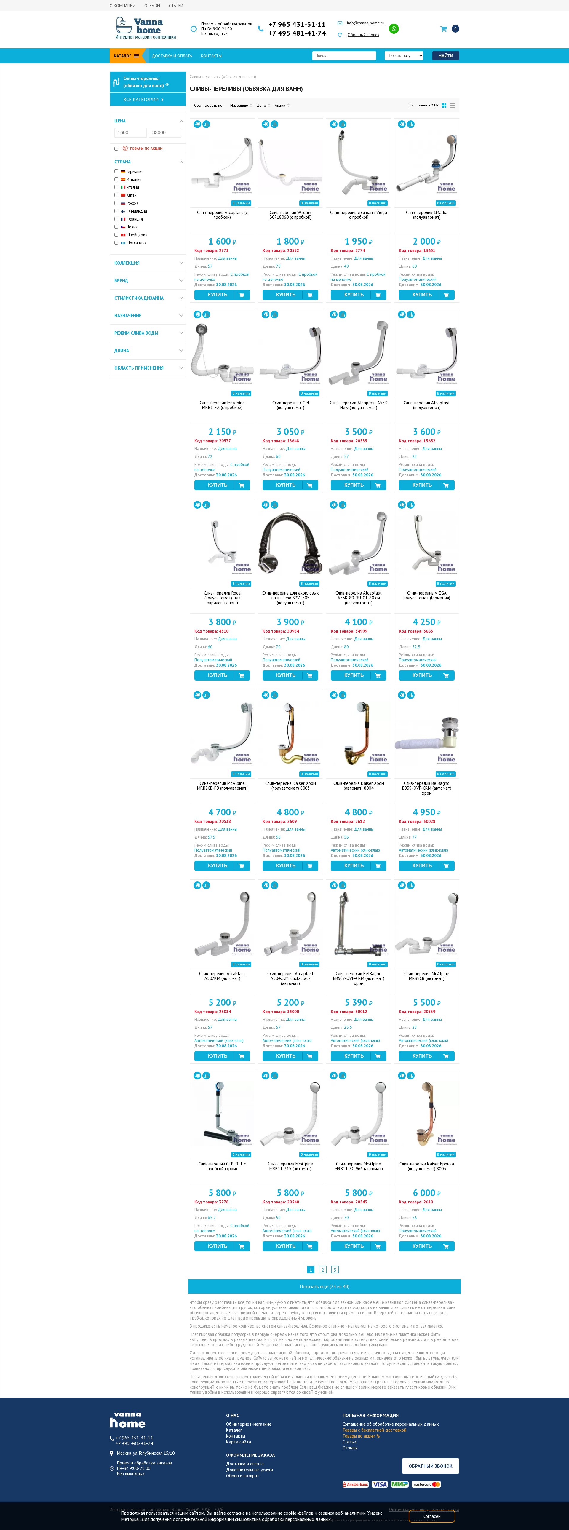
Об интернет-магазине (248, 1424)
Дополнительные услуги (249, 1469)
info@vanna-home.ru (365, 22)
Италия (132, 187)
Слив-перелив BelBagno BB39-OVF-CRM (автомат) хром (426, 788)
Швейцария (136, 234)
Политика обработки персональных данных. (286, 1519)
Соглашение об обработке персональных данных (391, 1424)
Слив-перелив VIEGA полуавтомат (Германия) (427, 595)
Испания (133, 179)
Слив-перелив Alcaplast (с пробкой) (222, 215)
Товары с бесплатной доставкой (374, 1430)
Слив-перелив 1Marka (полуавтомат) (426, 215)
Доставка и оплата (172, 55)
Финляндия (136, 211)
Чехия (131, 226)
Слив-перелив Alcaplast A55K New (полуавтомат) (358, 405)
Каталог (234, 1430)
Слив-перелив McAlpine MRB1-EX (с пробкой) (222, 405)
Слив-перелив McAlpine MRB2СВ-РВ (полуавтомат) (222, 785)
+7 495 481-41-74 (297, 33)
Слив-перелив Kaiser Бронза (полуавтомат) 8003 (426, 1166)
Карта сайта (238, 1442)
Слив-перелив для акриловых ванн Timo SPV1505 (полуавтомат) (290, 598)
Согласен (432, 1516)
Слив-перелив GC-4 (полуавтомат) (290, 405)
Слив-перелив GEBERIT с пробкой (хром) (222, 1166)
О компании (122, 5)
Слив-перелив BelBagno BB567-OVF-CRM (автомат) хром (358, 978)
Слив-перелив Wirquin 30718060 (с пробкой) (290, 215)
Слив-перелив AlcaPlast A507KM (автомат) (222, 976)
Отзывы (152, 5)
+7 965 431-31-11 (297, 24)
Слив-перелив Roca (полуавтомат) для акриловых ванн (222, 598)
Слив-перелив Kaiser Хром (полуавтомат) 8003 (290, 785)
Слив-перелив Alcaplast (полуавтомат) (427, 405)
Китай (131, 195)
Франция (134, 219)
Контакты (211, 55)
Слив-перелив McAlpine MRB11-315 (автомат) (290, 1166)
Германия (134, 171)
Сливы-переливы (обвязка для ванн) (146, 81)
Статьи (176, 5)
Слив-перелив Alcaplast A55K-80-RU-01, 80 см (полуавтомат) (358, 598)
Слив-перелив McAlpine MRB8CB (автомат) (426, 976)
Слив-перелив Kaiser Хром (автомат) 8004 (358, 785)
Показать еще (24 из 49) (324, 1286)
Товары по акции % (361, 1436)
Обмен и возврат (242, 1475)
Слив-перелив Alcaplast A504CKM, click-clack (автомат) (290, 978)
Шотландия (136, 242)
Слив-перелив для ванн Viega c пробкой (358, 215)
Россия (132, 203)
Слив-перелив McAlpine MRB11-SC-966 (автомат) (359, 1166)
